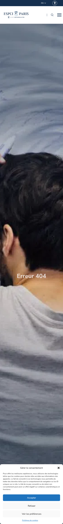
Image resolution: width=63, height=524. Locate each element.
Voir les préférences (31, 513)
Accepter (31, 497)
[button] (58, 467)
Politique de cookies (30, 520)
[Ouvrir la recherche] (52, 15)
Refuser (31, 505)
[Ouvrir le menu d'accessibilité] (54, 3)
